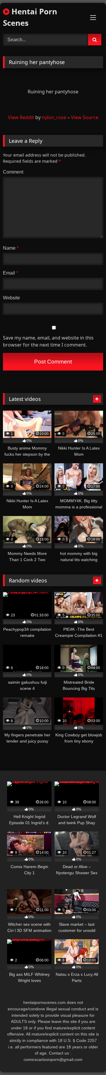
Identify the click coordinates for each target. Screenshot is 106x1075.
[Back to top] (87, 1057)
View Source (84, 117)
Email (10, 272)
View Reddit (21, 117)
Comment (13, 171)
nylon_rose (54, 117)
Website (11, 297)
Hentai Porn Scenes (30, 17)
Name (11, 248)
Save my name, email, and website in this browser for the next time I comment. (48, 341)
